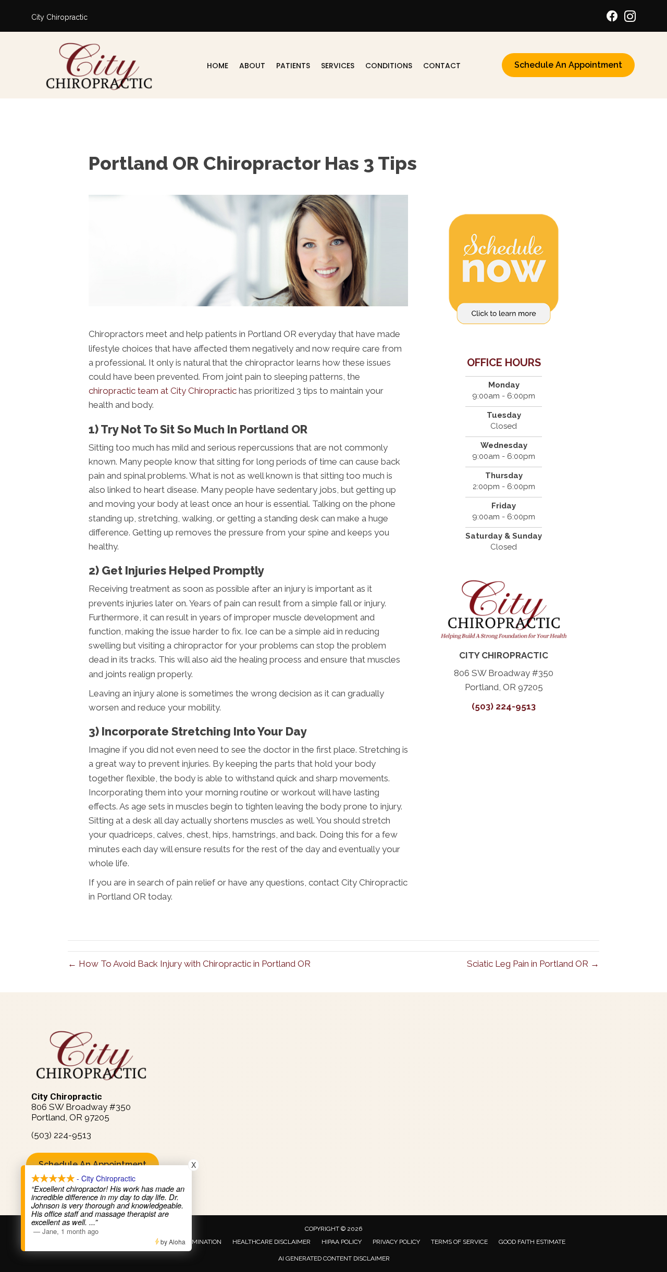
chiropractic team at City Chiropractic (163, 390)
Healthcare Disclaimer (271, 1241)
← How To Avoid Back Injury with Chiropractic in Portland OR (189, 963)
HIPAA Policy (342, 1241)
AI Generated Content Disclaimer (334, 1258)
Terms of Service (459, 1241)
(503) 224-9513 (504, 706)
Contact (442, 65)
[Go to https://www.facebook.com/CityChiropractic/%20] (612, 17)
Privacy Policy (396, 1241)
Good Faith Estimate (532, 1241)
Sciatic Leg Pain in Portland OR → (533, 963)
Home (217, 65)
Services (337, 65)
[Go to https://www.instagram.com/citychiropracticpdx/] (630, 18)
